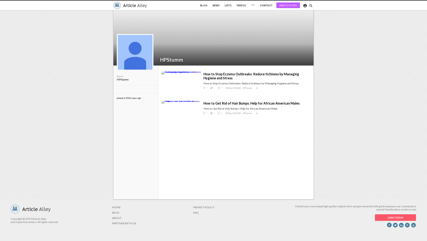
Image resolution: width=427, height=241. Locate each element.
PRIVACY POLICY (203, 207)
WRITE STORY (288, 5)
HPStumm (171, 60)
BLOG (203, 5)
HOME (116, 207)
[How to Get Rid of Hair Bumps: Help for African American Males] (182, 100)
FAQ (195, 212)
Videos (241, 5)
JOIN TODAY (395, 217)
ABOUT (117, 217)
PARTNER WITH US (124, 223)
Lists (228, 5)
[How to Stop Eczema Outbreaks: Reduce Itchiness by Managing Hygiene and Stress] (182, 71)
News (216, 5)
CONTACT (266, 5)
